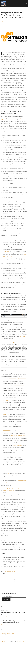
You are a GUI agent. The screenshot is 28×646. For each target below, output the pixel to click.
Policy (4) (13, 633)
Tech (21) (3, 633)
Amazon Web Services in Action (18, 435)
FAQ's (8, 473)
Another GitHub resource (8, 490)
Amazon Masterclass (17, 445)
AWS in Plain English (19, 385)
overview (19, 373)
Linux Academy (6, 430)
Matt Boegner (3, 641)
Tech (2, 21)
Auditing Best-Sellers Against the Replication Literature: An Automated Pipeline (13, 621)
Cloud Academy (6, 400)
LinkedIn (13, 571)
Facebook (9, 571)
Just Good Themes (20, 641)
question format (22, 378)
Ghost (7, 642)
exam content (12, 378)
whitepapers (23, 456)
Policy (5, 616)
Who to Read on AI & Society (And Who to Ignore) (13, 613)
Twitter (5, 571)
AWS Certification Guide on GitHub (11, 488)
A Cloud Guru (6, 414)
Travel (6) (8, 633)
